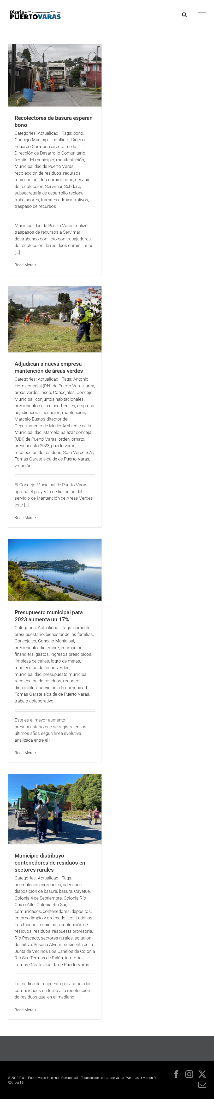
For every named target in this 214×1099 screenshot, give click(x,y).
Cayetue (82, 891)
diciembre (49, 647)
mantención (73, 412)
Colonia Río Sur (51, 904)
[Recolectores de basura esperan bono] (55, 75)
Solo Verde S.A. (78, 452)
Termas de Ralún (46, 957)
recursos (72, 173)
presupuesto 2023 (32, 445)
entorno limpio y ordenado (40, 917)
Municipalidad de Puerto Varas (44, 166)
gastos (42, 654)
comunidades (28, 911)
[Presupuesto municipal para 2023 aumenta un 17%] (55, 570)
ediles (69, 405)
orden (64, 439)
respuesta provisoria (72, 931)
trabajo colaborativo (34, 701)
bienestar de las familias (69, 634)
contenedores (56, 911)
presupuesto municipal (65, 674)
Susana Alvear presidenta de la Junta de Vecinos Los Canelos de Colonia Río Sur (55, 951)
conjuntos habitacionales (59, 399)
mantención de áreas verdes (42, 667)
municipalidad (28, 674)
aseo (46, 392)
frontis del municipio (34, 159)
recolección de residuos (38, 173)
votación (23, 465)
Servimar (53, 186)
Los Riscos (26, 924)
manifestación (70, 159)
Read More (24, 265)
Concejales (64, 392)
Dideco (78, 139)
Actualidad (48, 133)
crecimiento (26, 647)
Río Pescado (27, 938)
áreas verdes (27, 392)
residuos (41, 931)
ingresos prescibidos (71, 654)
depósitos (81, 911)
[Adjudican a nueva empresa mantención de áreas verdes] (55, 319)
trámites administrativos (64, 199)
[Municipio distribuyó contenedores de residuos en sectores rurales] (55, 809)
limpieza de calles (32, 661)
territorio (73, 957)
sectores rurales (57, 938)
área (90, 385)
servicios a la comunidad (63, 687)
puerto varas (63, 445)
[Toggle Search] (184, 14)
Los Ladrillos (79, 917)
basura (65, 891)
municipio (47, 924)
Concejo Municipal (33, 139)
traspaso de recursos (35, 206)
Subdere (72, 186)
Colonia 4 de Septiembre (38, 898)
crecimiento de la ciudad (38, 405)
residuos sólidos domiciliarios (44, 179)
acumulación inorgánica (38, 884)
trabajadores (27, 199)
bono (78, 133)
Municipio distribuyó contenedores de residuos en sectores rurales (50, 863)
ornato (78, 439)
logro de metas (65, 661)
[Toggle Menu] (202, 15)
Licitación (50, 412)
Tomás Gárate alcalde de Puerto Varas (52, 459)
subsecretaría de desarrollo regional (50, 193)
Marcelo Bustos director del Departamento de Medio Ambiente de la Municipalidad (53, 425)
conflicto (60, 139)
